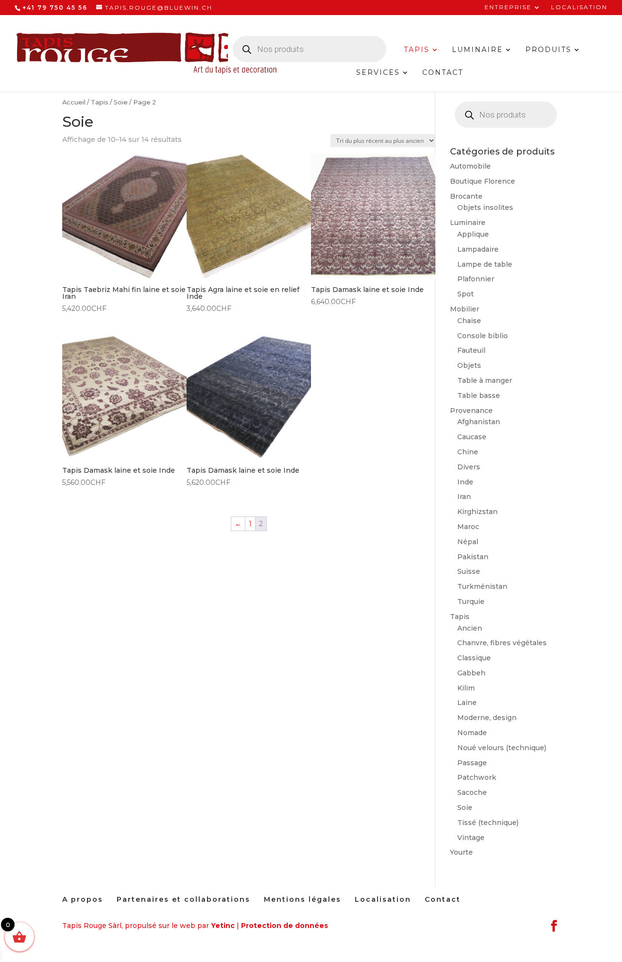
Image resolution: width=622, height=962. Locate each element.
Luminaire (477, 50)
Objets (469, 365)
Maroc (468, 526)
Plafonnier (475, 279)
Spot (465, 294)
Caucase (471, 436)
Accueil (74, 102)
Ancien (469, 628)
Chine (467, 451)
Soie (121, 102)
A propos (82, 899)
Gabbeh (471, 673)
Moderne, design (487, 717)
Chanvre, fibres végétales (502, 642)
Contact (442, 73)
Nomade (472, 732)
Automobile (470, 166)
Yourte (461, 852)
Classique (474, 657)
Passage (472, 762)
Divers (468, 467)
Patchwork (476, 777)
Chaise (469, 320)
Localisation (579, 7)
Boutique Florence (482, 181)
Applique (473, 234)
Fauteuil (471, 350)
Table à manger (484, 380)
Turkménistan (482, 586)
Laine (467, 702)
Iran (464, 496)
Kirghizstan (477, 511)
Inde (465, 482)
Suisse (468, 571)
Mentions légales (302, 899)
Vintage (470, 837)
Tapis (417, 50)
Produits (548, 50)
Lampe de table (484, 264)
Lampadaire (478, 249)
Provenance (471, 410)
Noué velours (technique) (501, 747)
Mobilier (464, 309)
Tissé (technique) (487, 822)
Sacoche (472, 792)
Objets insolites (485, 207)
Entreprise (508, 7)
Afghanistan (478, 421)
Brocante (466, 196)
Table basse (478, 395)
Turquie (470, 601)
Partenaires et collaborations (183, 899)
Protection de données (284, 925)
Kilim (466, 688)
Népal (467, 541)
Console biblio (482, 335)
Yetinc (223, 925)
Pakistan (472, 556)
